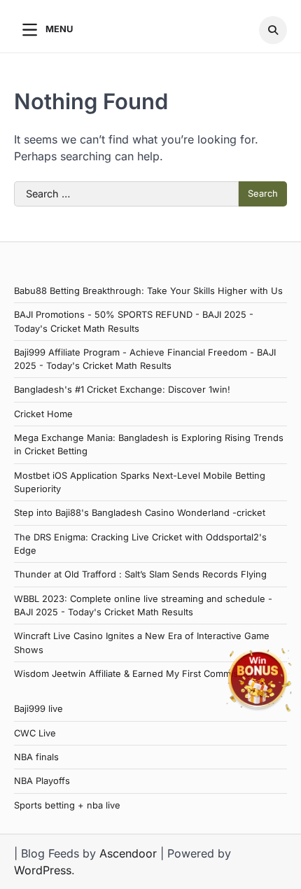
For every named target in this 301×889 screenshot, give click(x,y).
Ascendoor (128, 853)
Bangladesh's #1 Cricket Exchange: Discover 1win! (122, 389)
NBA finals (36, 757)
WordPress (42, 870)
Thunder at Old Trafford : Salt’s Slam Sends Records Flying (140, 574)
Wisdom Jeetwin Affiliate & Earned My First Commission (135, 673)
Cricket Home (43, 414)
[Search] (273, 30)
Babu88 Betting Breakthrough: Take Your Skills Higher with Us (148, 291)
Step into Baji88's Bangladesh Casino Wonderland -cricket (139, 512)
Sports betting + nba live (67, 805)
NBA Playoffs (42, 781)
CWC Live (35, 733)
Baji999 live (38, 709)
